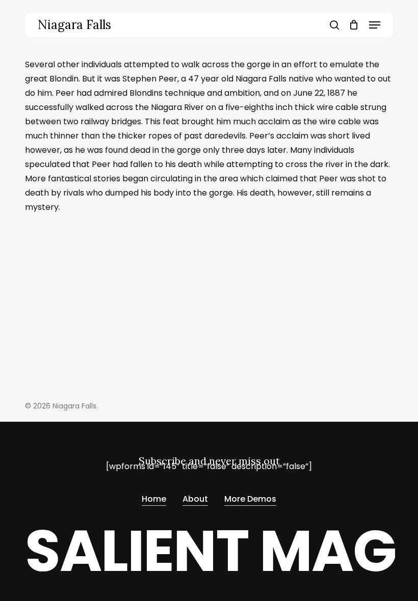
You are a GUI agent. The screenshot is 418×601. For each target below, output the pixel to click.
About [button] (195, 499)
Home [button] (154, 499)
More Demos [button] (250, 499)
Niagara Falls (74, 25)
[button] (374, 25)
